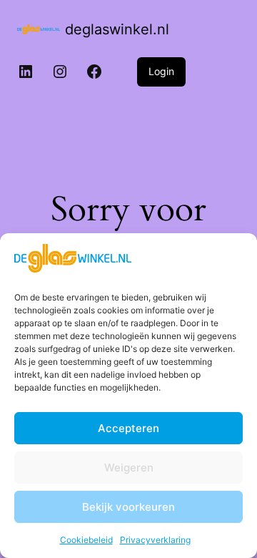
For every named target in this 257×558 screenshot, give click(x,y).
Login (161, 71)
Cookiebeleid (86, 539)
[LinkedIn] (25, 71)
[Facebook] (94, 71)
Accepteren (128, 428)
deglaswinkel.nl (117, 29)
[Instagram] (60, 71)
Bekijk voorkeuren (128, 507)
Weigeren (128, 467)
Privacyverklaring (155, 539)
